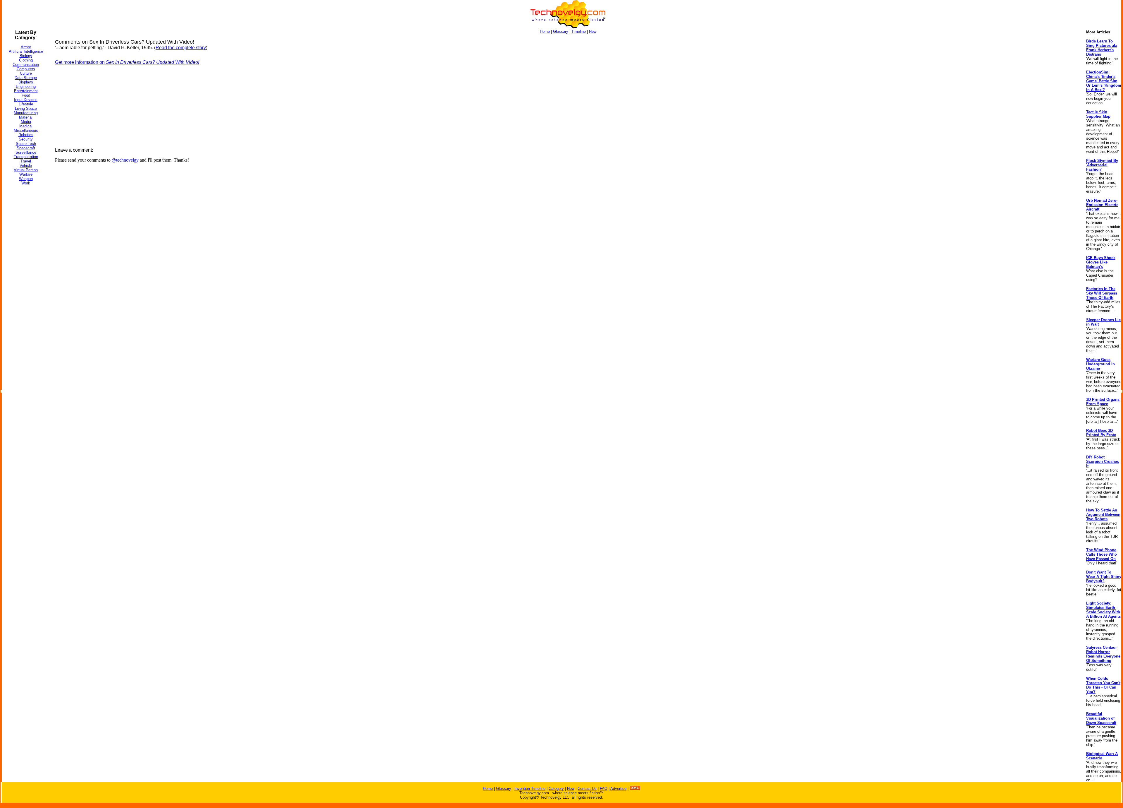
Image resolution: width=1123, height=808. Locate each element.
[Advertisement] (25, 278)
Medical (25, 126)
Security (26, 139)
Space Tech (26, 143)
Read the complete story (181, 47)
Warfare (25, 174)
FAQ (603, 788)
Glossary (560, 31)
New (592, 31)
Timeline (578, 31)
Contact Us (587, 788)
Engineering (26, 86)
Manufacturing (26, 113)
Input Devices (25, 99)
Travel (25, 161)
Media (26, 121)
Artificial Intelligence (26, 51)
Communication (26, 64)
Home (545, 31)
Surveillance (25, 152)
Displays (25, 82)
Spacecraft (26, 148)
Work (25, 183)
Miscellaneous (26, 130)
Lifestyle (26, 104)
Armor (26, 47)
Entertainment (26, 91)
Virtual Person (26, 170)
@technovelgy (125, 160)
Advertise (618, 788)
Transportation (26, 157)
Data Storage (26, 78)
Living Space (26, 108)
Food (26, 95)
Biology (26, 56)
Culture (26, 73)
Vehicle (26, 165)
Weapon (26, 179)
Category (556, 788)
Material (25, 117)
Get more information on (127, 62)
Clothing (26, 60)
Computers (26, 69)
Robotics (25, 135)
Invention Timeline (529, 788)
